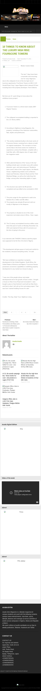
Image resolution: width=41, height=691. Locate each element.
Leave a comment (16, 60)
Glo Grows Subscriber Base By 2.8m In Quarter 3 (31, 322)
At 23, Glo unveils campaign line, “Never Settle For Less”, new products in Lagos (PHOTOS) (11, 376)
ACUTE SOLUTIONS (34, 688)
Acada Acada (17, 341)
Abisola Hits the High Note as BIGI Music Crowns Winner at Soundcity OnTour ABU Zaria (29, 376)
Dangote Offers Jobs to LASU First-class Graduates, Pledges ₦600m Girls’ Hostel (11, 402)
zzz (9, 60)
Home (9, 39)
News (14, 39)
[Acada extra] (21, 10)
